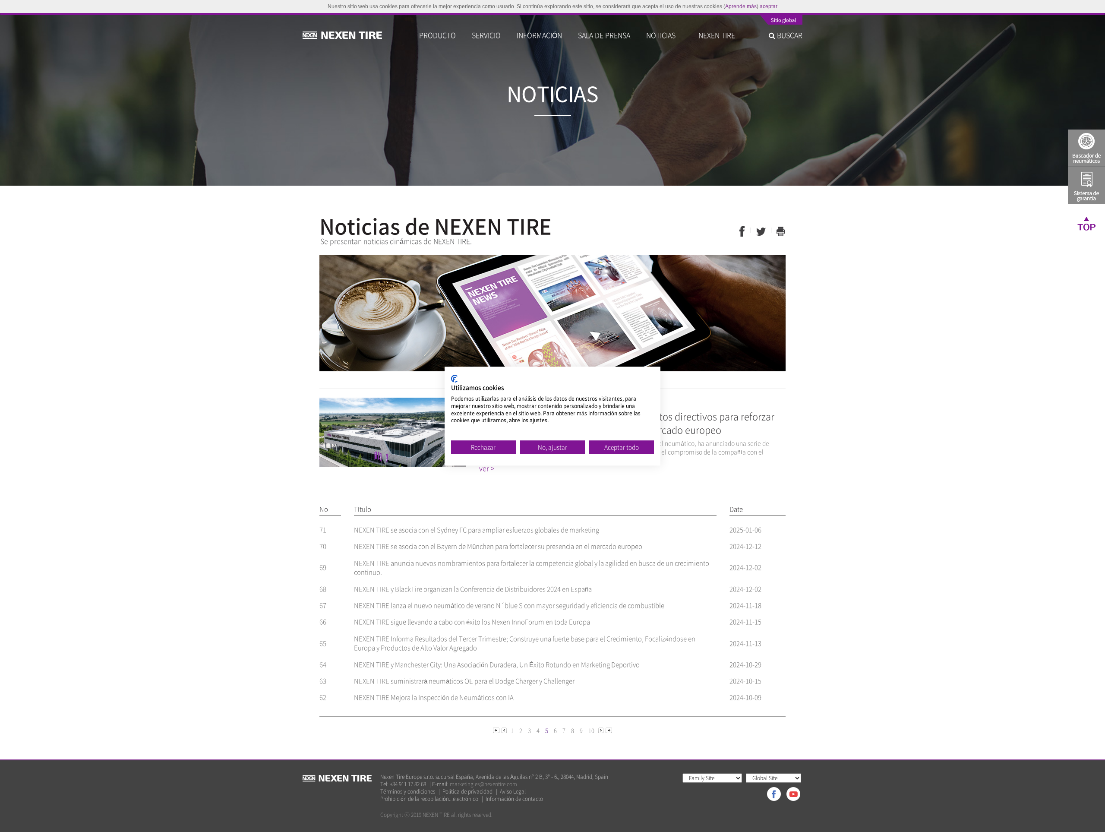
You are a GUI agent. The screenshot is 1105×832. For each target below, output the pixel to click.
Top (1086, 223)
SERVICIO (486, 35)
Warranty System (1086, 185)
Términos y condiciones (407, 791)
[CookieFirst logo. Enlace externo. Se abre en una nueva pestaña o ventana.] (454, 379)
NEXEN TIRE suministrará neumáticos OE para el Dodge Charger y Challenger (464, 681)
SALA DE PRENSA (604, 35)
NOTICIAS (664, 35)
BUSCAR (788, 35)
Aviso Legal (513, 791)
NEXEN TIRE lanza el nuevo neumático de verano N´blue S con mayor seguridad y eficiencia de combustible (509, 605)
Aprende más (741, 6)
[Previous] (497, 730)
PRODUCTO (437, 35)
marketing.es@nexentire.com (483, 784)
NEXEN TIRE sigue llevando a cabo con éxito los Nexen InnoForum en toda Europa (472, 621)
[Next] (601, 730)
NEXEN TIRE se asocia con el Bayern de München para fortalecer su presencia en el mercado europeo (498, 546)
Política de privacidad (467, 791)
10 (591, 730)
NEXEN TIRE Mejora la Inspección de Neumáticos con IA (434, 697)
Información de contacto (514, 799)
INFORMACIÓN (539, 35)
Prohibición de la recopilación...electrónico (429, 799)
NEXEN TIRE (716, 35)
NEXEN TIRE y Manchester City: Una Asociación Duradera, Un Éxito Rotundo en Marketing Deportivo (497, 664)
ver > (487, 468)
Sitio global (783, 21)
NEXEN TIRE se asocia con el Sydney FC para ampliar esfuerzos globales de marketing (476, 530)
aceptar (768, 6)
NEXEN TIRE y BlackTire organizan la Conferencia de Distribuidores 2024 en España (473, 589)
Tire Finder (1086, 148)
